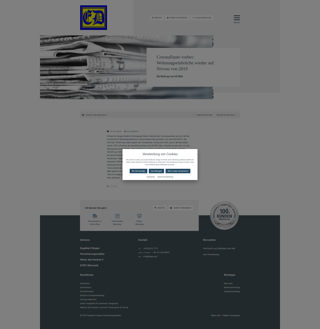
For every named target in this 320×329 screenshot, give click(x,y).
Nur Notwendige (138, 171)
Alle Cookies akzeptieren (178, 171)
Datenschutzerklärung (165, 177)
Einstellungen (156, 171)
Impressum (151, 177)
